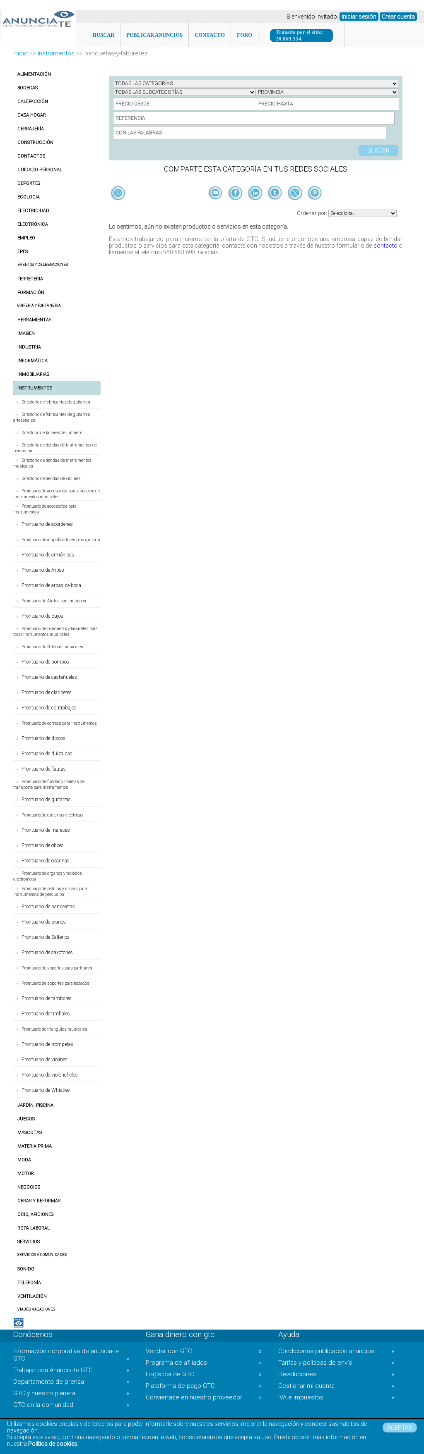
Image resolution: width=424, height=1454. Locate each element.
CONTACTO (210, 35)
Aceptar (399, 1427)
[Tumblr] (276, 207)
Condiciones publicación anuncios (336, 1351)
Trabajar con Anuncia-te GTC (71, 1370)
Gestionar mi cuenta (336, 1386)
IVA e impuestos (336, 1397)
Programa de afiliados (204, 1362)
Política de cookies (52, 1443)
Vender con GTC (204, 1351)
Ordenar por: (312, 213)
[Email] (216, 207)
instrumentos (56, 53)
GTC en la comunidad (71, 1405)
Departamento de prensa (71, 1381)
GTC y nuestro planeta (71, 1393)
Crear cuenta (398, 16)
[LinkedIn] (256, 207)
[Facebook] (236, 207)
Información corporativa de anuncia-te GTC (71, 1354)
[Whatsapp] (118, 193)
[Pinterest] (315, 207)
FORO (244, 35)
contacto (385, 245)
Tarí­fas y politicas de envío (336, 1362)
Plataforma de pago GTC (204, 1386)
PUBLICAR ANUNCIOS (154, 35)
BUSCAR (103, 35)
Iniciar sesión (359, 16)
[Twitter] (296, 207)
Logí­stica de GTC (204, 1374)
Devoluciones (336, 1374)
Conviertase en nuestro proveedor (204, 1397)
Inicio (20, 53)
